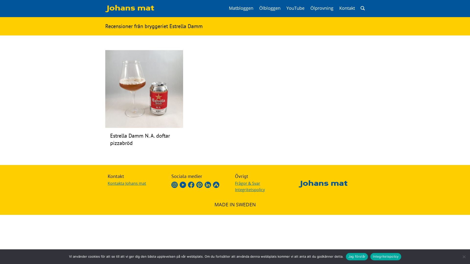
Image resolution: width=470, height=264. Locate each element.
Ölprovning (321, 8)
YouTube (295, 8)
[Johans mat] (129, 10)
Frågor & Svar (247, 183)
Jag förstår (357, 256)
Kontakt (347, 8)
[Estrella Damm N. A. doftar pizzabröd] (144, 126)
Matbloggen (241, 8)
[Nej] (463, 256)
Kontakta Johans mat (127, 183)
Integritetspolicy (250, 189)
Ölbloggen (270, 8)
